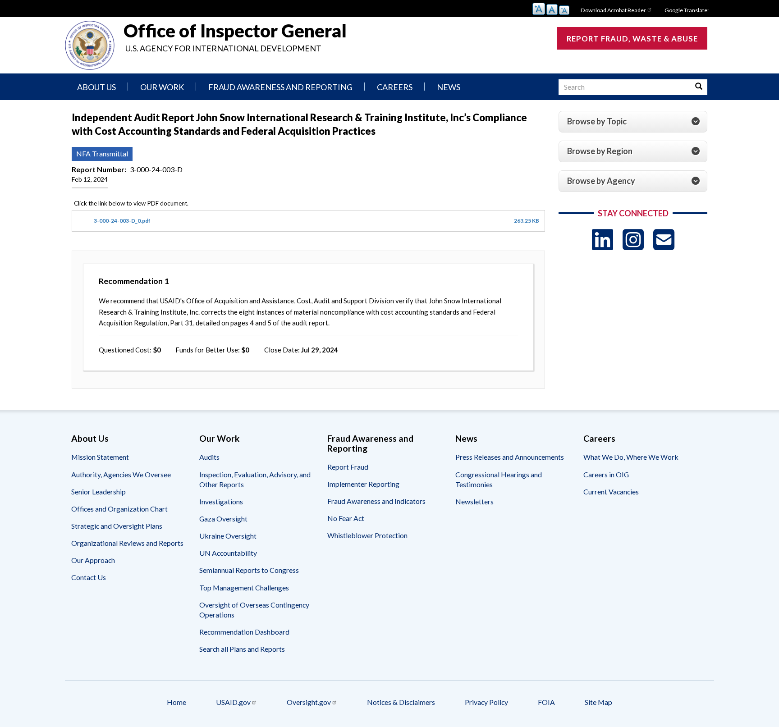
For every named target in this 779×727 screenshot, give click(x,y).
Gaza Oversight (223, 518)
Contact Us (88, 577)
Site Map (598, 702)
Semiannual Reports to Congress (249, 570)
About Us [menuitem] (96, 87)
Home (176, 702)
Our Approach (93, 560)
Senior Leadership (98, 491)
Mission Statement (100, 457)
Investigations (221, 501)
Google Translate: (686, 10)
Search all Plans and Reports (242, 649)
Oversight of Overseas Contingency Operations (254, 609)
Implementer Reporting (363, 484)
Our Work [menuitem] (162, 87)
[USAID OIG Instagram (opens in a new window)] (633, 239)
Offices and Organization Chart (119, 508)
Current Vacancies (611, 491)
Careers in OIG (606, 474)
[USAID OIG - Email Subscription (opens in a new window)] (663, 239)
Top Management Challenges (244, 587)
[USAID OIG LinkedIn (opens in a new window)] (602, 239)
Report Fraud (347, 466)
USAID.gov (233, 702)
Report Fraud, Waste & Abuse (632, 38)
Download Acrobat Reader (613, 10)
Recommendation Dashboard (244, 631)
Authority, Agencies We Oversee (121, 474)
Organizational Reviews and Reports (127, 543)
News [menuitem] (448, 87)
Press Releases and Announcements (509, 457)
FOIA (546, 702)
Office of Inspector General (235, 30)
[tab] (633, 122)
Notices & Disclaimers (401, 702)
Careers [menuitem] (394, 87)
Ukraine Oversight (228, 535)
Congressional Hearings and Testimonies (498, 479)
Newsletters (474, 501)
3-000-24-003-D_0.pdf (122, 220)
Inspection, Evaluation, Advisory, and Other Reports (255, 479)
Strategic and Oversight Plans (116, 525)
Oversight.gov (309, 702)
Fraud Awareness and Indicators (376, 501)
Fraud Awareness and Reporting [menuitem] (280, 87)
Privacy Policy (486, 702)
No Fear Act (345, 518)
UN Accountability (228, 553)
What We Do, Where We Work (630, 457)
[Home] (90, 45)
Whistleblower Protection (367, 535)
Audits (209, 457)
